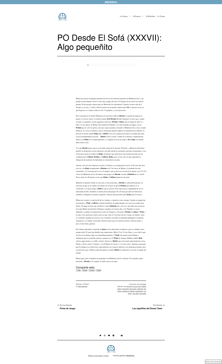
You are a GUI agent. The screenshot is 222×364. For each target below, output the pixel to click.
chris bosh (129, 286)
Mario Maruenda (82, 286)
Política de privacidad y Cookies (98, 356)
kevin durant (125, 289)
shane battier (142, 293)
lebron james (132, 289)
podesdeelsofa (139, 291)
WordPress (130, 355)
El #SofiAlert (150, 16)
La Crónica (124, 16)
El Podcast (137, 16)
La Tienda (161, 16)
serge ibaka (135, 293)
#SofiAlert (111, 2)
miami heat (140, 289)
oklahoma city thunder (128, 291)
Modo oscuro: (210, 362)
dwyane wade (137, 286)
